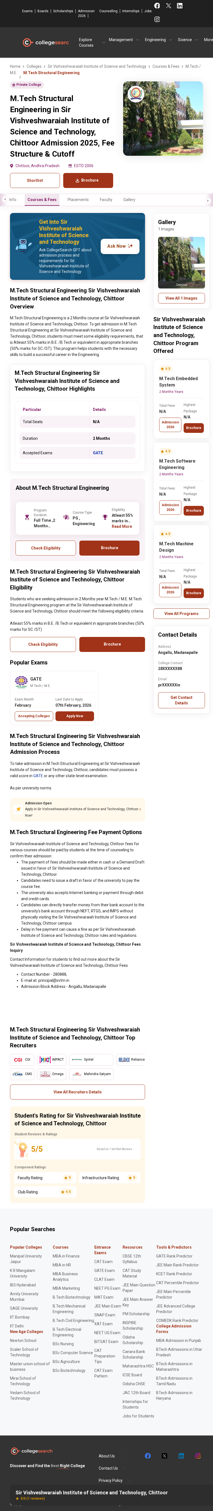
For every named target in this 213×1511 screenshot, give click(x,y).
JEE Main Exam (107, 1306)
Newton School (23, 1340)
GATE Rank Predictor (174, 1256)
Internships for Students (135, 1404)
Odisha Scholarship (133, 1340)
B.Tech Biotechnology (71, 1297)
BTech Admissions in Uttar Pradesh (179, 1352)
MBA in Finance (66, 1256)
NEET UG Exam (107, 1333)
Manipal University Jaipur (26, 1259)
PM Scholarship (136, 1314)
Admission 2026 (86, 13)
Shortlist (35, 180)
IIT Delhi (17, 1326)
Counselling (108, 11)
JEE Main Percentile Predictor (173, 1294)
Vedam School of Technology (25, 1395)
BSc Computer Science (73, 1353)
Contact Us (108, 1468)
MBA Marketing (66, 1288)
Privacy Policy (111, 1480)
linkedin (181, 1456)
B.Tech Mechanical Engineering (69, 1309)
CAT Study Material (132, 1273)
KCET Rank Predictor (174, 1274)
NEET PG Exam (107, 1288)
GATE (98, 453)
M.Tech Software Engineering (177, 464)
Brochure (193, 428)
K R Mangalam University (22, 1273)
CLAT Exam (104, 1279)
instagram (197, 1456)
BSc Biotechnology (69, 1370)
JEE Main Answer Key (138, 1302)
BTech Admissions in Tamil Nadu (174, 1381)
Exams (27, 11)
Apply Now (74, 716)
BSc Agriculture (66, 1361)
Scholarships (63, 11)
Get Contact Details (181, 700)
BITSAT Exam (106, 1341)
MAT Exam (103, 1297)
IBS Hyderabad (23, 1285)
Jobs (148, 11)
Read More (122, 526)
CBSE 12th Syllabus (132, 1259)
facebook (147, 1456)
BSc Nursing (63, 1344)
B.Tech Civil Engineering (73, 1320)
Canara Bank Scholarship (134, 1354)
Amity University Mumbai (24, 1297)
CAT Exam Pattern (103, 1373)
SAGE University (24, 1308)
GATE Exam (104, 1270)
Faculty (106, 199)
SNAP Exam (104, 1315)
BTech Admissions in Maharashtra (174, 1367)
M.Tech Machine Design (176, 547)
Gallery (129, 199)
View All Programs (181, 613)
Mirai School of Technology (23, 1381)
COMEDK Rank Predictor (177, 1320)
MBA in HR (62, 1265)
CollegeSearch (45, 42)
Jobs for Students (138, 1416)
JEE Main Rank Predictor (177, 1265)
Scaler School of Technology (24, 1352)
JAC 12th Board (136, 1392)
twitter (164, 1456)
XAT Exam (103, 1324)
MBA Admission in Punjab (178, 1340)
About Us (107, 1456)
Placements (78, 199)
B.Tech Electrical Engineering (67, 1332)
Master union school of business (30, 1367)
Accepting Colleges (34, 716)
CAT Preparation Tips (104, 1356)
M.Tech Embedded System (178, 382)
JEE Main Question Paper (139, 1288)
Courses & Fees (42, 199)
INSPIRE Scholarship (133, 1326)
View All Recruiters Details (78, 1092)
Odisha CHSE (134, 1384)
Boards (43, 11)
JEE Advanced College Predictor (175, 1309)
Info (12, 199)
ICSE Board (132, 1375)
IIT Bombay (20, 1317)
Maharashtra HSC (138, 1366)
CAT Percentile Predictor (177, 1283)
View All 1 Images (181, 298)
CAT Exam (103, 1261)
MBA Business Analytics (65, 1277)
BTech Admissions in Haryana (174, 1395)
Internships (131, 11)
